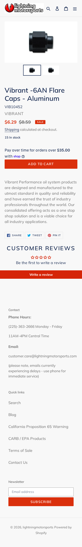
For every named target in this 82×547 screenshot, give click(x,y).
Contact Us (18, 462)
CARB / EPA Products (27, 438)
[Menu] (74, 8)
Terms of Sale (20, 450)
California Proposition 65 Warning (38, 426)
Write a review (41, 274)
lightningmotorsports (38, 527)
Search (14, 402)
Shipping (12, 129)
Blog (12, 414)
